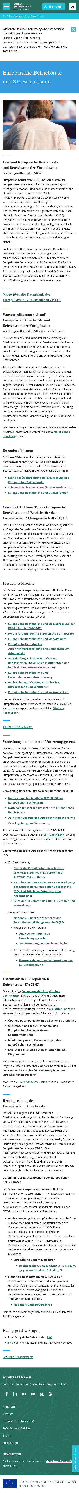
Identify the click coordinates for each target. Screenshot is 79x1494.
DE (72, 6)
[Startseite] (4, 16)
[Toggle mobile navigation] (6, 6)
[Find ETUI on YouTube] (33, 1394)
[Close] (73, 29)
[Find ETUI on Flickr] (24, 1394)
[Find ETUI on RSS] (50, 1394)
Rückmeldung (75, 1458)
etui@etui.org (11, 1442)
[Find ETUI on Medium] (41, 1394)
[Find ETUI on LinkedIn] (15, 1394)
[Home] (22, 6)
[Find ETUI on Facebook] (6, 1394)
